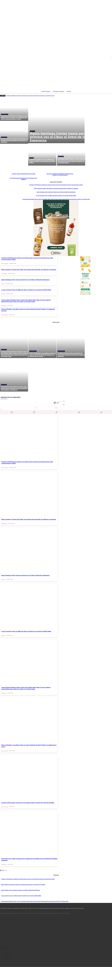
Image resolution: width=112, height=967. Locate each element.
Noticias (32, 131)
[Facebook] (12, 918)
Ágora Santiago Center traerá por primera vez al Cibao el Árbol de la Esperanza (56, 192)
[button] (111, 57)
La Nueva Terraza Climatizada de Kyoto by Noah (23, 173)
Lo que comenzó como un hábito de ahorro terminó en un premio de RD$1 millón (56, 195)
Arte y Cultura (4, 114)
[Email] (30, 918)
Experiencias (4, 137)
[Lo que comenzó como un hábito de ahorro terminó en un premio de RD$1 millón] (42, 154)
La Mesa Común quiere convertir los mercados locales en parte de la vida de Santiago (27, 802)
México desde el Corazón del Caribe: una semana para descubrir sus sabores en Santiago (56, 188)
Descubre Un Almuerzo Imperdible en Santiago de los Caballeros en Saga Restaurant (60, 174)
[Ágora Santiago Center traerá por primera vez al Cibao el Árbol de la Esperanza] (56, 120)
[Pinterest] (21, 918)
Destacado (60, 156)
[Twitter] (16, 918)
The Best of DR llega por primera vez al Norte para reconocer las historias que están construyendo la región (30, 95)
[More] (35, 918)
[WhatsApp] (26, 918)
